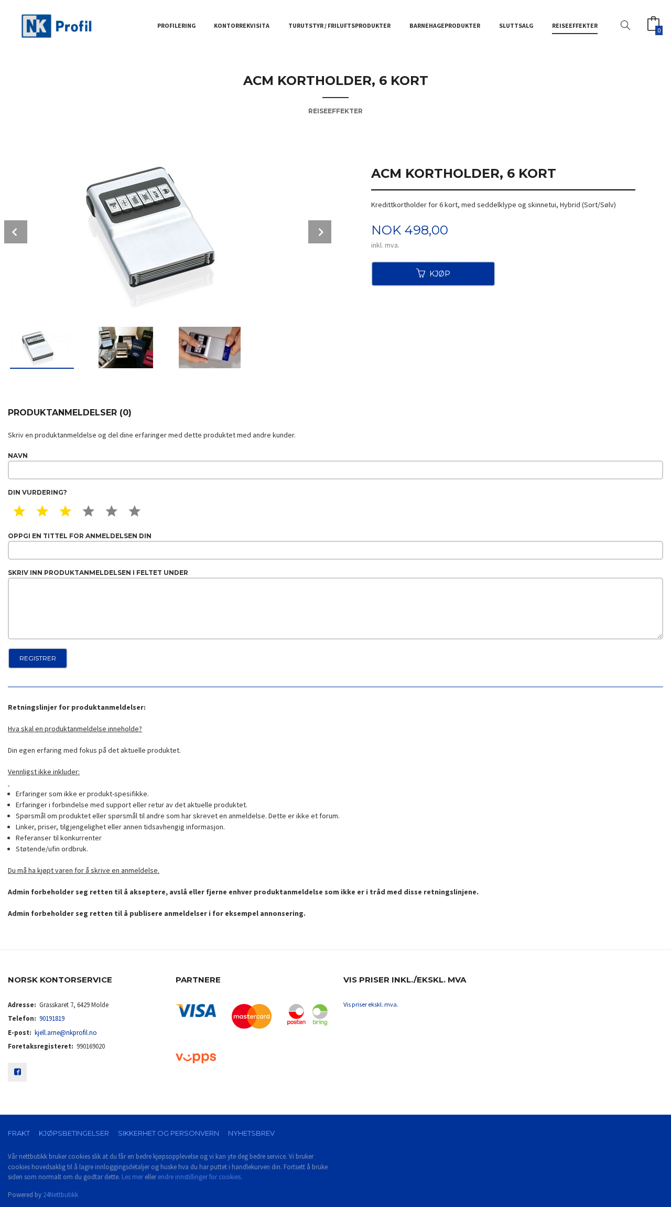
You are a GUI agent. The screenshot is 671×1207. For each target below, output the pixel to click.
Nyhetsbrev (251, 1133)
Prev (15, 231)
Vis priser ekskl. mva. (370, 1004)
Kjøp (439, 274)
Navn (18, 456)
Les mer (132, 1176)
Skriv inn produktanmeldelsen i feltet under (98, 572)
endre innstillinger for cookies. (200, 1176)
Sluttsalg (516, 25)
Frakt (19, 1133)
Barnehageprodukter (444, 25)
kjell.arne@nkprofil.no (66, 1032)
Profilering (176, 25)
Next (319, 231)
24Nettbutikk (60, 1194)
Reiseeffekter (575, 25)
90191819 (51, 1018)
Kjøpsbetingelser (74, 1133)
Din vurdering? (37, 492)
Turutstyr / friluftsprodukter (339, 25)
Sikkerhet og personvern (168, 1133)
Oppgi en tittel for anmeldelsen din (79, 536)
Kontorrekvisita (241, 25)
